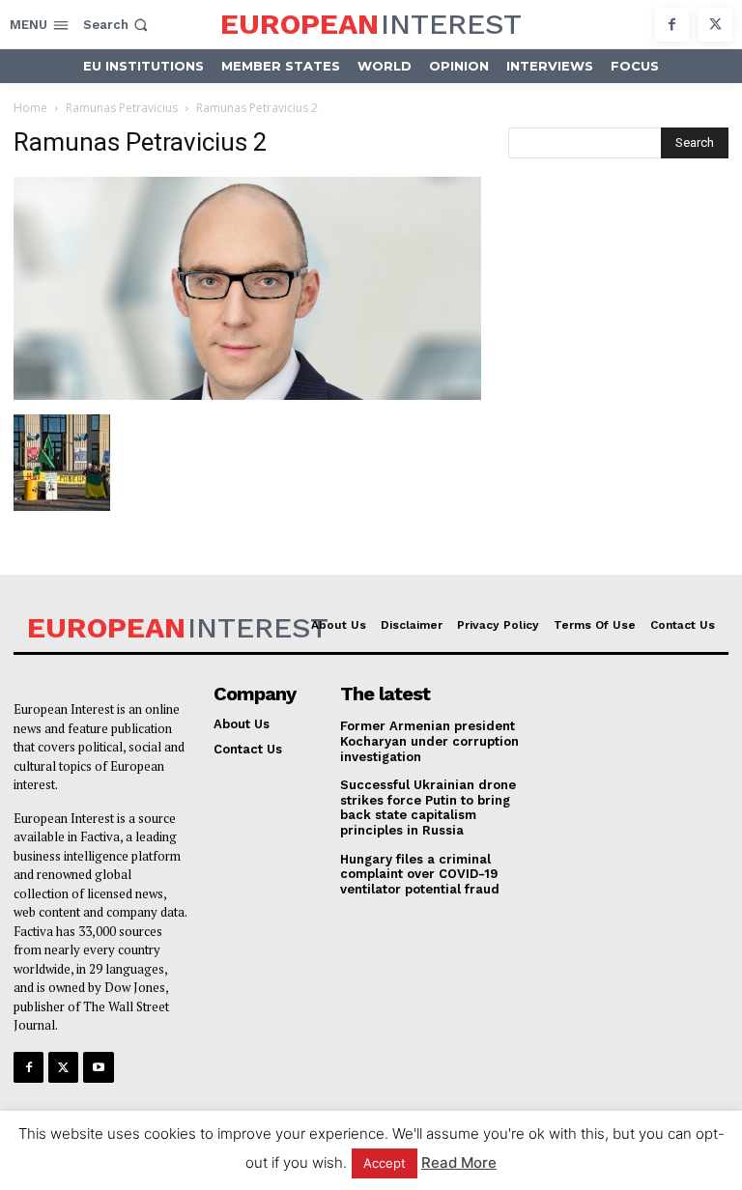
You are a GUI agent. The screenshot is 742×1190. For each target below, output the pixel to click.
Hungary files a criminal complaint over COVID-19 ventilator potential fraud (419, 874)
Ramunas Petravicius (122, 107)
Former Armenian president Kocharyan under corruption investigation (429, 741)
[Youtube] (98, 1067)
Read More (459, 1162)
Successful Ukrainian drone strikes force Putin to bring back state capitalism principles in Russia (428, 807)
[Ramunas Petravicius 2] (247, 394)
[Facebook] (672, 25)
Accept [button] (384, 1163)
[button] (117, 24)
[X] (715, 25)
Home (30, 107)
